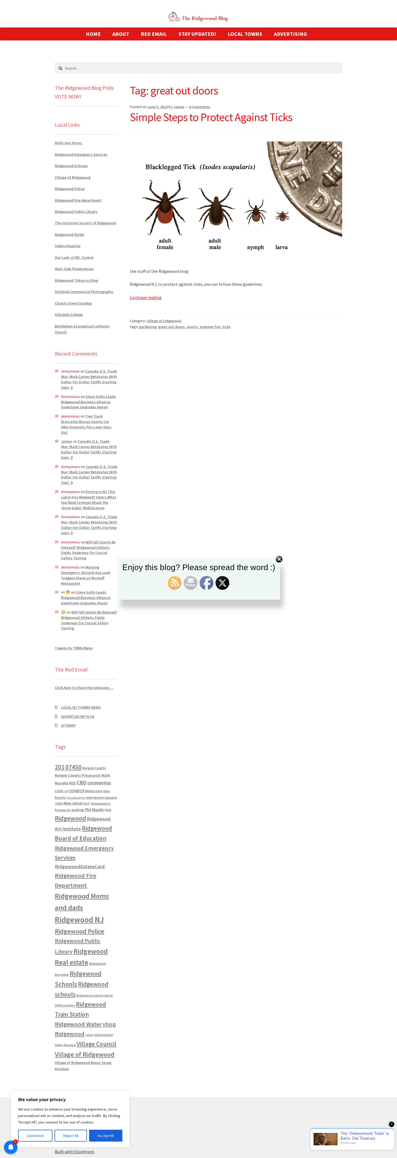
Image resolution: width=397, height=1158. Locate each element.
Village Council (96, 1044)
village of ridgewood (164, 320)
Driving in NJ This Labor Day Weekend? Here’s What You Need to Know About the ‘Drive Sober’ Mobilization (88, 499)
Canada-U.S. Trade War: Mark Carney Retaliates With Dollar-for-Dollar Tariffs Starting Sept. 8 (89, 379)
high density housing (101, 797)
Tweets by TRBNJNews (74, 648)
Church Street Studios (73, 303)
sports (192, 326)
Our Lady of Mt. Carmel (74, 257)
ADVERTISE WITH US (78, 716)
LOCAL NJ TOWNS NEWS (81, 707)
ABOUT (120, 33)
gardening (147, 326)
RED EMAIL (154, 33)
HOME (93, 33)
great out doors (171, 326)
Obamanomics (101, 803)
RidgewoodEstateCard (80, 866)
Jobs (59, 803)
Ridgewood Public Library (76, 211)
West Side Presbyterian (74, 268)
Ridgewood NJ (79, 920)
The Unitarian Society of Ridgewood (85, 222)
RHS (108, 810)
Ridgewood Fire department (78, 200)
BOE (72, 783)
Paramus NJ (63, 810)
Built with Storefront (74, 1151)
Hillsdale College (69, 314)
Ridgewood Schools (71, 165)
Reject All (70, 1135)
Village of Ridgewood (72, 177)
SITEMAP (68, 725)
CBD (81, 782)
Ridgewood (70, 818)
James (178, 106)
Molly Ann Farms (69, 142)
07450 (73, 767)
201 (60, 767)
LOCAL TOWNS (245, 33)
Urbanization (104, 1035)
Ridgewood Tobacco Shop (76, 280)
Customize (35, 1135)
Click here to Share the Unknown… (84, 687)
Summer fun (210, 326)
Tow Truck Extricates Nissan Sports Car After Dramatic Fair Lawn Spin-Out (86, 424)
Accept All (105, 1135)
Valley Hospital (67, 245)
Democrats (93, 791)
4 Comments (199, 106)
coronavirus (99, 783)
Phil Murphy (95, 809)
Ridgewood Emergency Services (81, 154)
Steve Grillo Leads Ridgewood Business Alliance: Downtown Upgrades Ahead (88, 402)
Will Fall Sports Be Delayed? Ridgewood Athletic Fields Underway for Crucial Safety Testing (88, 550)
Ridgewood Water (69, 234)
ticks (226, 326)
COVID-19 (61, 791)
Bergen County (94, 768)
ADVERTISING (290, 33)
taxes (89, 1035)
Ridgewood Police (70, 188)
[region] (70, 1119)
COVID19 (76, 790)
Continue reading (146, 297)
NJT (87, 803)
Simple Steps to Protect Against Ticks (211, 117)
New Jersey (73, 803)
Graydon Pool (76, 797)
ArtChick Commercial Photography (84, 291)
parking (78, 810)
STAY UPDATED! (197, 33)
